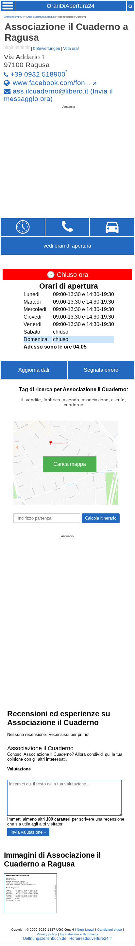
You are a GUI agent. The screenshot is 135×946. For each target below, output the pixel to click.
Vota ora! (71, 48)
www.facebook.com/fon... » (55, 82)
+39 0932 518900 (37, 74)
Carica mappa (69, 464)
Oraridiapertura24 (14, 16)
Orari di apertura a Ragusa (41, 16)
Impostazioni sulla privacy (79, 934)
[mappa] (112, 227)
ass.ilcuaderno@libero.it (50, 90)
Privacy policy (47, 934)
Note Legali (85, 929)
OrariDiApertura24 (70, 6)
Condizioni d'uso (109, 929)
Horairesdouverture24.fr (90, 938)
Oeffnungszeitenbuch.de (44, 938)
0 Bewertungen (46, 48)
